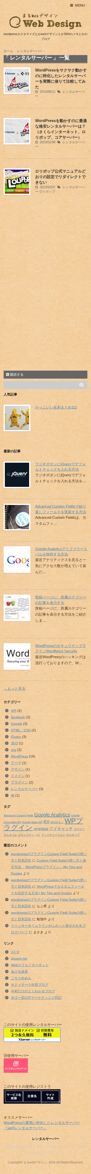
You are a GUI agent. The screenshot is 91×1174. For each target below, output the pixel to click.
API (13, 711)
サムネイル (10, 834)
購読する (16, 374)
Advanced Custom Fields (18, 815)
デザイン (18, 769)
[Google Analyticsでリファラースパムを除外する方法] (16, 559)
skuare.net (19, 958)
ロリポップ (47, 191)
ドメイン (18, 776)
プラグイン (19, 782)
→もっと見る (14, 689)
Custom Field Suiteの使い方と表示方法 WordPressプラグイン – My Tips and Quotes (48, 866)
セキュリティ (26, 834)
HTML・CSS (21, 730)
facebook (18, 717)
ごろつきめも (21, 978)
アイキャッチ (61, 828)
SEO (14, 743)
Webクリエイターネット (30, 965)
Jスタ (15, 952)
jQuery (16, 737)
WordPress (19, 756)
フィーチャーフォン (53, 834)
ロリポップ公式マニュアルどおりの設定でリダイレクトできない (60, 176)
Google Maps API (32, 822)
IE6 (46, 822)
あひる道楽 (19, 971)
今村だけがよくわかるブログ (33, 991)
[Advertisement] (44, 244)
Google (16, 724)
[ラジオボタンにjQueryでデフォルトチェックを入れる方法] (16, 474)
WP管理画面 (41, 829)
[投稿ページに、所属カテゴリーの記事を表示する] (16, 608)
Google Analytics (52, 814)
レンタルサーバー (24, 789)
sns (13, 750)
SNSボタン (57, 822)
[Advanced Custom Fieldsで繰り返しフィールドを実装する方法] (16, 517)
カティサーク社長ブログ (29, 985)
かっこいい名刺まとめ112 (56, 407)
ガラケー (79, 829)
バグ (37, 834)
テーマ (16, 763)
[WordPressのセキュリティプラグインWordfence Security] (16, 656)
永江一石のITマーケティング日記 (36, 998)
